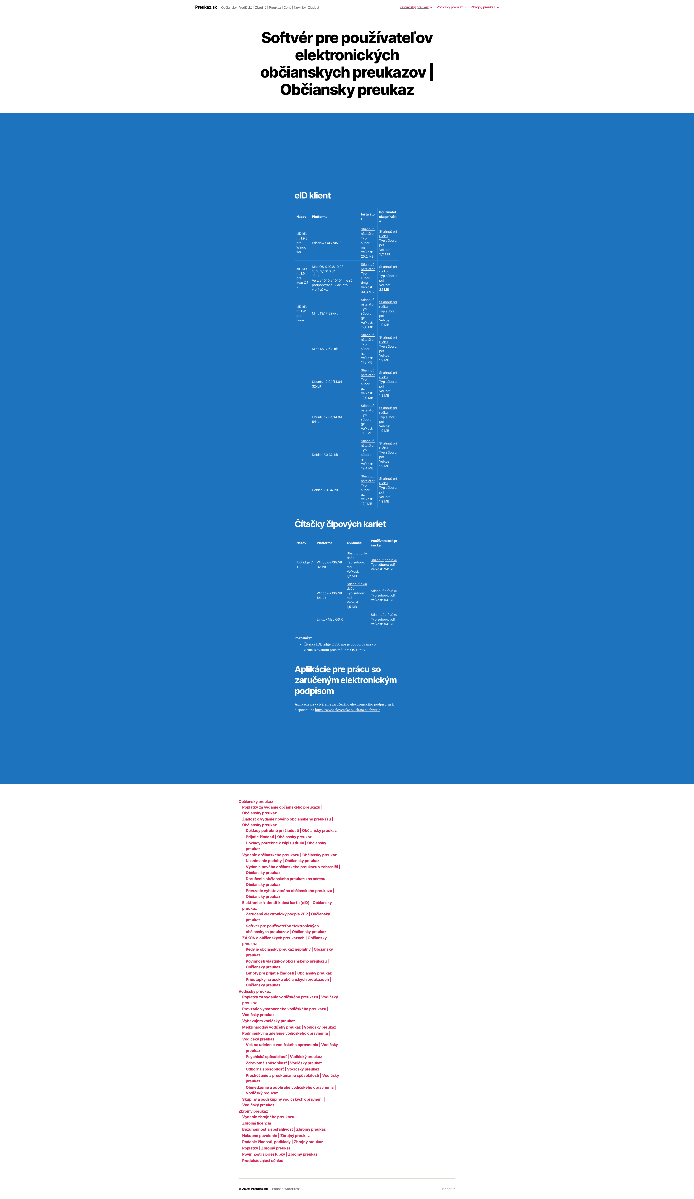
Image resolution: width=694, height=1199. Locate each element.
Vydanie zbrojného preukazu (268, 1117)
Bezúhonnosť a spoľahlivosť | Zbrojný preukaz (284, 1129)
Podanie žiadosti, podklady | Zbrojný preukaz (282, 1142)
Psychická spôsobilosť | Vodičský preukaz (284, 1056)
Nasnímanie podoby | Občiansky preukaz (282, 860)
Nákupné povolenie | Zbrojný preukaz (276, 1135)
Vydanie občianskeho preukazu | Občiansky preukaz (289, 855)
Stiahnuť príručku (384, 560)
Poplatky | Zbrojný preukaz (266, 1148)
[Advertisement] (52, 154)
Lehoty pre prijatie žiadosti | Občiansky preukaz (289, 973)
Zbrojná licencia (256, 1123)
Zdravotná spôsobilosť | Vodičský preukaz (284, 1063)
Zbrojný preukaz (483, 7)
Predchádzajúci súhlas (262, 1160)
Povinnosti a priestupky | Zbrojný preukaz (280, 1154)
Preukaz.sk (206, 7)
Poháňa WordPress (286, 1189)
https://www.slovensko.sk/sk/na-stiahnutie (347, 710)
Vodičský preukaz (450, 7)
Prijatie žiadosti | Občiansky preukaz (279, 837)
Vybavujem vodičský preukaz (268, 1021)
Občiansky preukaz (414, 7)
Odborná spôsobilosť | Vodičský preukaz (282, 1069)
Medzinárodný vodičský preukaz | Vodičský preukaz (289, 1027)
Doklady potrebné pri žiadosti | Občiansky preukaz (291, 830)
